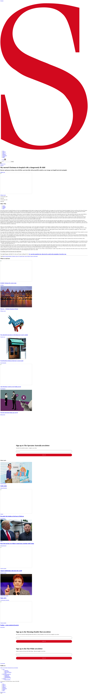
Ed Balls (2, 285)
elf (18, 256)
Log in (4, 163)
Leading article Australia (4, 595)
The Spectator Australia (4, 600)
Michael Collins (3, 572)
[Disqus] (44, 428)
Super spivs (3, 598)
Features (2, 165)
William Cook (2, 172)
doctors (17, 256)
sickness (31, 256)
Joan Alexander (3, 362)
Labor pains (3, 485)
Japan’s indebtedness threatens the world (11, 570)
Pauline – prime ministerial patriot (9, 625)
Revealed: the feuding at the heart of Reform (12, 516)
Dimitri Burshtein (3, 488)
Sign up (44, 641)
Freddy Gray (2, 336)
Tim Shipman (2, 388)
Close (1, 682)
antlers (4, 256)
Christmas (13, 256)
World (1, 541)
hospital (21, 256)
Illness (23, 256)
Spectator (1, 0)
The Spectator (2, 663)
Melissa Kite (2, 414)
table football (35, 256)
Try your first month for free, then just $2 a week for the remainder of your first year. (47, 254)
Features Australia (3, 483)
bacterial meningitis (8, 256)
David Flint (2, 627)
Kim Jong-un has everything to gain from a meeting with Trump (17, 543)
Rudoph (28, 256)
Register (1, 163)
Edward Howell (3, 545)
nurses (26, 256)
